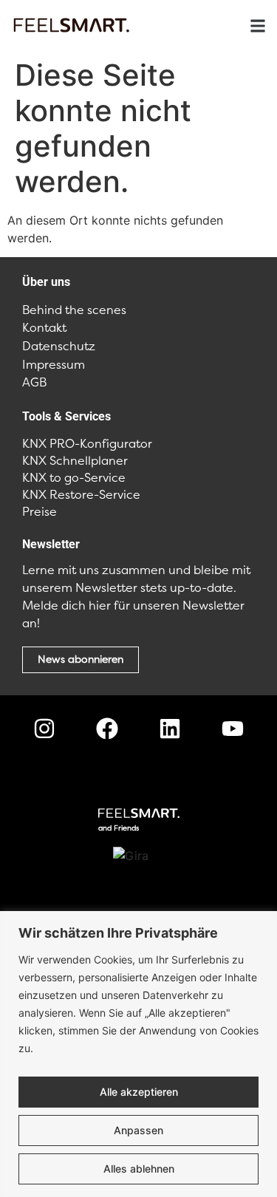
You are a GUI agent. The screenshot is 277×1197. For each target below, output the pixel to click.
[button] (257, 26)
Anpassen (138, 1130)
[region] (138, 1054)
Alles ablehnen (138, 1168)
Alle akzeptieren (139, 1091)
